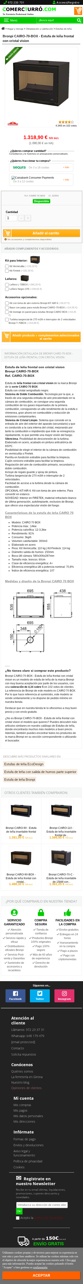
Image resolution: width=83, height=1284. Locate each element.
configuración (40, 1267)
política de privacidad (48, 1217)
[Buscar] (79, 20)
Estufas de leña (64, 29)
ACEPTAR (41, 1275)
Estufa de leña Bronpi (19, 779)
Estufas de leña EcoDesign (23, 764)
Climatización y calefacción (39, 29)
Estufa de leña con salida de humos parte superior (40, 772)
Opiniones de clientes (26, 1088)
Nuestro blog (20, 1082)
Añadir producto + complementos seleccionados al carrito (45, 337)
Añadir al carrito (46, 233)
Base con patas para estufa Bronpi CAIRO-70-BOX (37, 307)
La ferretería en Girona (26, 1077)
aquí (73, 1260)
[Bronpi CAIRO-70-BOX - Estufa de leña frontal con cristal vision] (41, 118)
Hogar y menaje (15, 29)
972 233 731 (16, 2)
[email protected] (23, 1042)
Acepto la (41, 1218)
